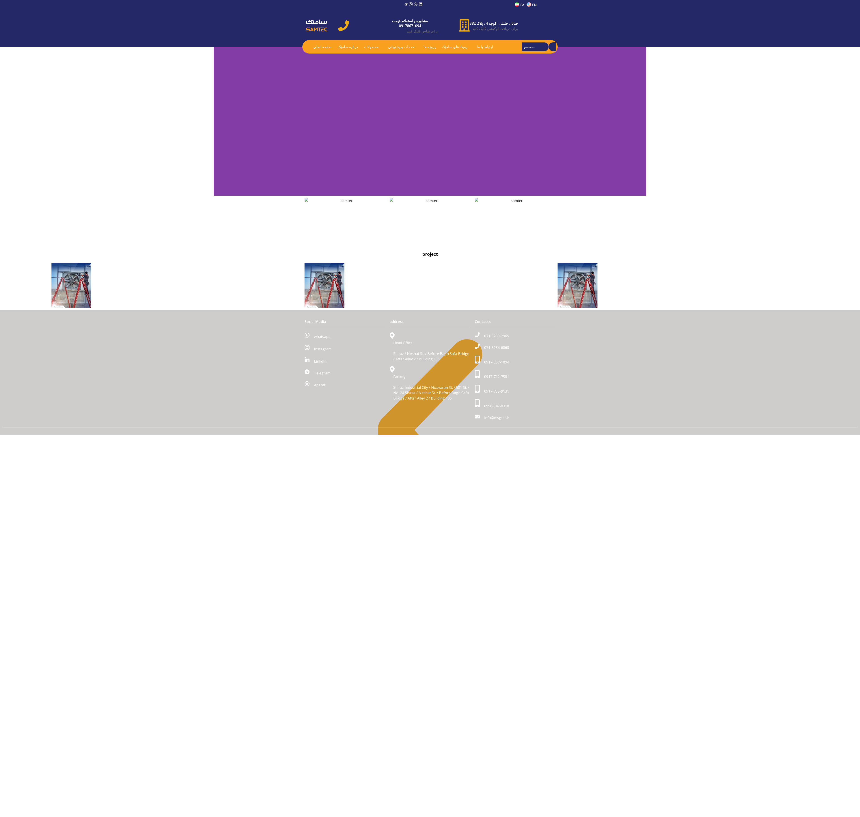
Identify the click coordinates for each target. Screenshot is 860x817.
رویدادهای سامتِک (455, 46)
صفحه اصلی (322, 46)
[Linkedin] (421, 4)
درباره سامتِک (348, 46)
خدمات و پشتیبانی (401, 46)
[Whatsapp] (416, 4)
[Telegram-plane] (406, 4)
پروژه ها (430, 46)
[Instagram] (411, 4)
